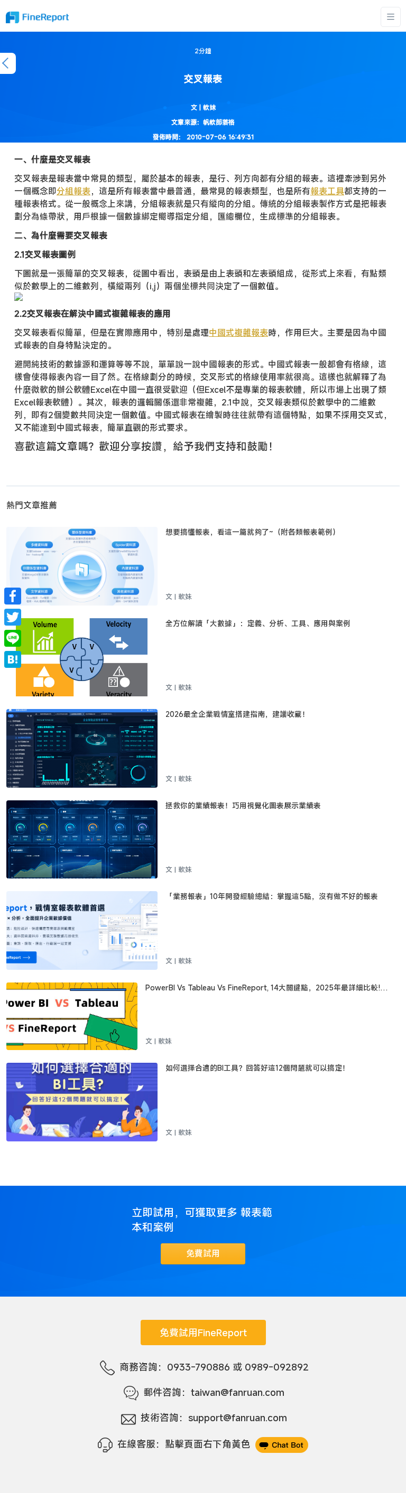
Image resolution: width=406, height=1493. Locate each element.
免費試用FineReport (203, 1332)
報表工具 (327, 191)
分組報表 (73, 191)
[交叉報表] (203, 296)
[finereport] (37, 17)
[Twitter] (12, 617)
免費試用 (203, 1253)
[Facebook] (12, 596)
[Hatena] (12, 659)
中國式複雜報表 (238, 332)
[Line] (12, 638)
